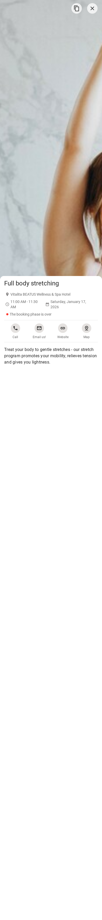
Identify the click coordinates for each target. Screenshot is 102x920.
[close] (92, 8)
